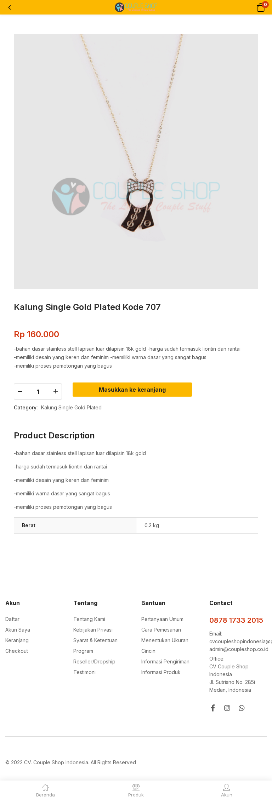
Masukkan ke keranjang (132, 389)
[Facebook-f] (212, 707)
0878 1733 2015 (236, 620)
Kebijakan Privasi (93, 630)
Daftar (12, 619)
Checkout (16, 651)
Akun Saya (17, 630)
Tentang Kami (89, 619)
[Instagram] (227, 707)
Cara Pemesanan (161, 630)
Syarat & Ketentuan (95, 640)
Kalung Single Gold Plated (71, 407)
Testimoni (84, 672)
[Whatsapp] (241, 707)
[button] (260, 7)
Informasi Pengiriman (165, 661)
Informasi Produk (161, 672)
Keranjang (17, 640)
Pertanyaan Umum (162, 619)
